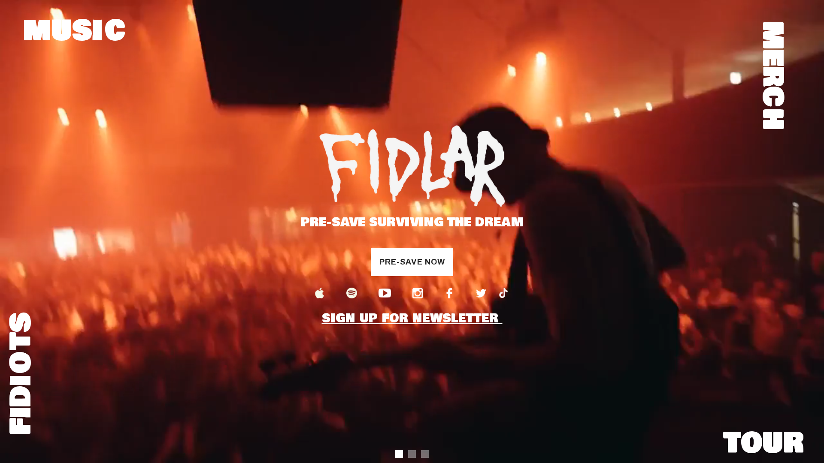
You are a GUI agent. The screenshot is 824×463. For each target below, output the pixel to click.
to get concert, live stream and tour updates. (405, 118)
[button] (399, 454)
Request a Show (412, 214)
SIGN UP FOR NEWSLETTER (412, 291)
